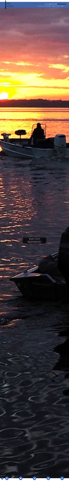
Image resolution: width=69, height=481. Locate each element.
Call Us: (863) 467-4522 (51, 4)
